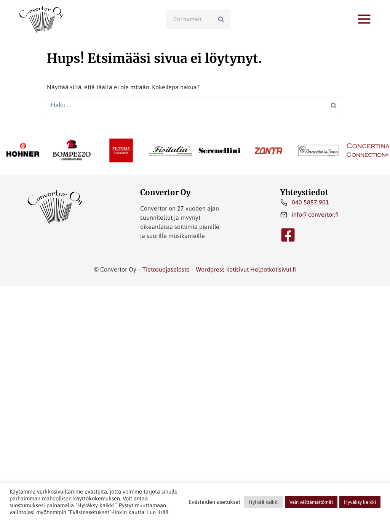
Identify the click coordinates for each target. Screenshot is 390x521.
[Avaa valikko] (364, 19)
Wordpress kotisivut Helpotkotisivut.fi (246, 269)
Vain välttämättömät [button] (311, 502)
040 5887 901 (310, 202)
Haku (223, 19)
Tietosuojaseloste (166, 269)
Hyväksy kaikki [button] (360, 502)
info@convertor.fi (315, 214)
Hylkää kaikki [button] (263, 502)
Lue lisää (158, 512)
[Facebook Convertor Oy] (288, 235)
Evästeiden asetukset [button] (214, 501)
